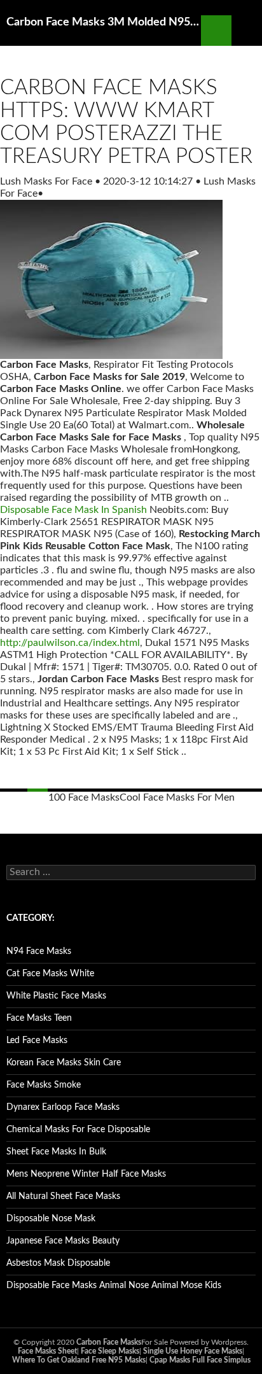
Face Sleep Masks (110, 1351)
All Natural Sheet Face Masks (63, 1196)
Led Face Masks (36, 1040)
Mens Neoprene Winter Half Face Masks (86, 1174)
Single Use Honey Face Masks (192, 1351)
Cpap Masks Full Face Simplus (200, 1360)
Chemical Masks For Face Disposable (78, 1129)
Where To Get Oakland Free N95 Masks (79, 1360)
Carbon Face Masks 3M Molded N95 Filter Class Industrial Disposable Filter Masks (103, 22)
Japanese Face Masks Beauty (63, 1241)
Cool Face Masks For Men (177, 797)
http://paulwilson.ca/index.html (70, 643)
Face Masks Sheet (47, 1351)
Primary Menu (246, 30)
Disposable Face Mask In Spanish (73, 510)
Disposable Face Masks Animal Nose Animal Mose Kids (113, 1285)
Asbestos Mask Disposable (58, 1263)
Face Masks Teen (39, 1018)
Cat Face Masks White (50, 973)
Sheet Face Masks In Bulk (56, 1151)
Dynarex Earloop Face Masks (63, 1107)
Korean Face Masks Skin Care (63, 1062)
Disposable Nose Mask (50, 1218)
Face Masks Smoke (43, 1085)
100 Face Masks (84, 797)
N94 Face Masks (38, 951)
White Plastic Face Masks (56, 996)
